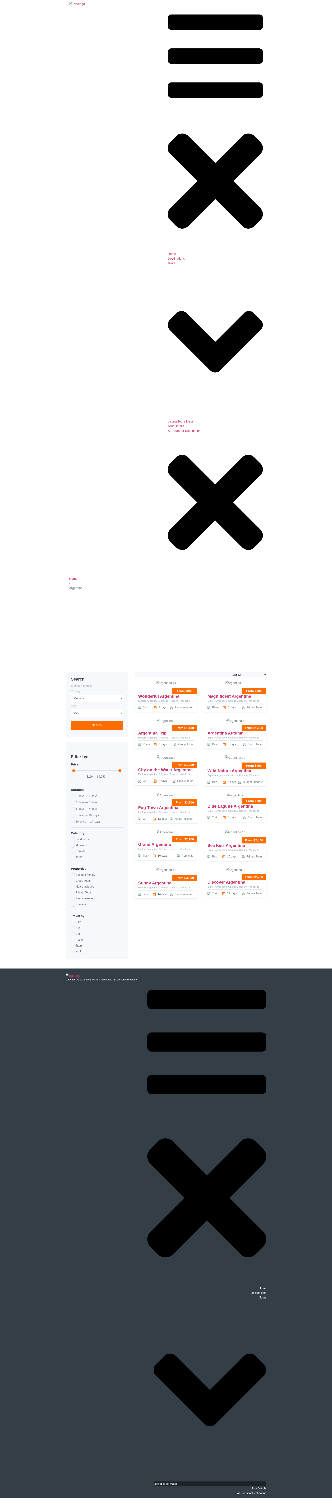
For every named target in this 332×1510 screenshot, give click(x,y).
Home (73, 578)
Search (97, 725)
